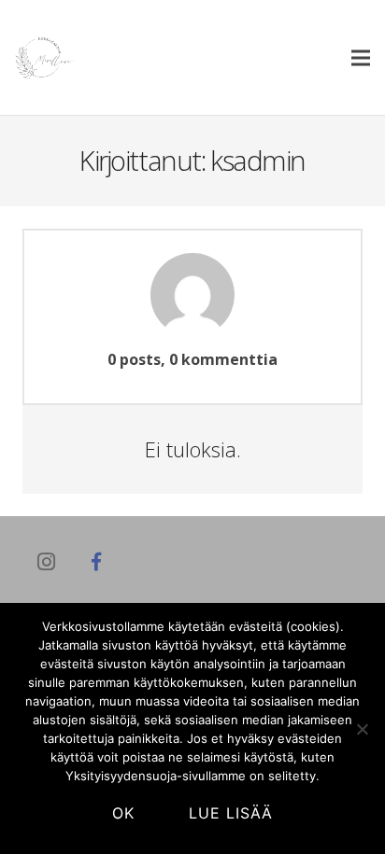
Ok (123, 813)
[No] (361, 729)
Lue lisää (231, 813)
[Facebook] (96, 562)
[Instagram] (45, 562)
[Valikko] (360, 58)
